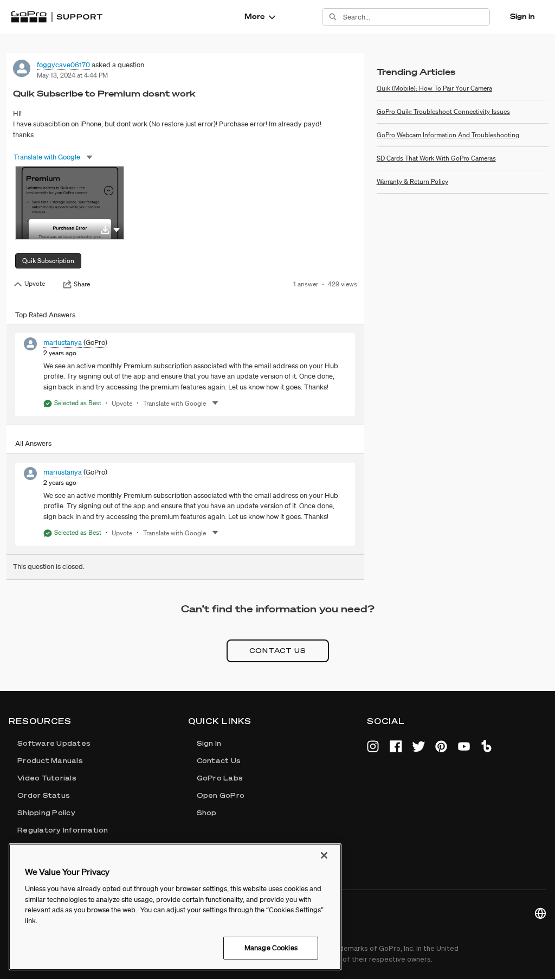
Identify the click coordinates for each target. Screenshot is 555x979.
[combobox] (416, 17)
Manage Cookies (271, 947)
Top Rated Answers (45, 314)
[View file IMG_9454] (70, 203)
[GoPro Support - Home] (56, 17)
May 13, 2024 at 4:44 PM (72, 75)
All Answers (33, 443)
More (254, 16)
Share (82, 284)
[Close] (324, 855)
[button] (116, 229)
